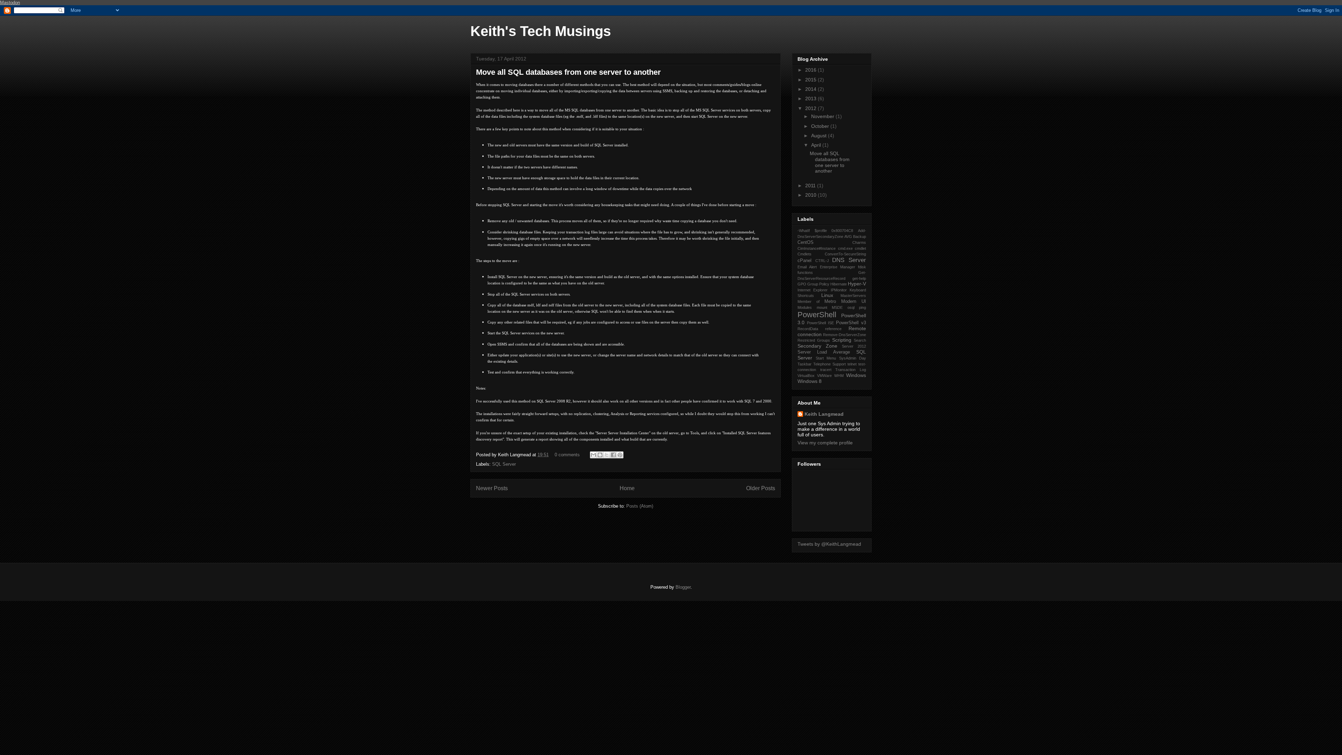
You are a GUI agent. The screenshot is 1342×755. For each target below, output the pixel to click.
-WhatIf (804, 230)
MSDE (837, 307)
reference (833, 329)
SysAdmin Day (852, 358)
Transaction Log (850, 370)
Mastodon (10, 2)
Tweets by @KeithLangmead (829, 544)
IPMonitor (839, 290)
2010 (811, 195)
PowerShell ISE (820, 323)
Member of (809, 301)
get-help (859, 278)
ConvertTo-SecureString (845, 254)
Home (627, 488)
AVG (848, 236)
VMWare (824, 375)
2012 (811, 108)
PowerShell (817, 314)
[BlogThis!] (600, 454)
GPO (802, 284)
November (823, 116)
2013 (811, 98)
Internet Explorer (813, 290)
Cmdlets (804, 254)
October (820, 126)
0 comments (567, 454)
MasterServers (853, 295)
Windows (856, 375)
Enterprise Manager (837, 267)
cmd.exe (845, 248)
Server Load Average (824, 352)
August (819, 135)
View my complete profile (825, 442)
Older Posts (760, 488)
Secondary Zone (817, 346)
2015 (811, 79)
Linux (827, 295)
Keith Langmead (824, 414)
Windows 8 (810, 381)
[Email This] (593, 454)
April (816, 145)
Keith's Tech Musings (540, 31)
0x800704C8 (842, 230)
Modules (805, 307)
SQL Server (504, 464)
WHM (839, 375)
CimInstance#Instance (817, 248)
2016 (811, 70)
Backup (859, 236)
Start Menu (826, 358)
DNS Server (849, 260)
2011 (811, 185)
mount (822, 307)
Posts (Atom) (639, 506)
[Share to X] (606, 454)
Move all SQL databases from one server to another (568, 72)
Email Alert (807, 267)
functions (805, 272)
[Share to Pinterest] (619, 454)
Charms (859, 242)
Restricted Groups (814, 340)
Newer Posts (492, 488)
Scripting (841, 340)
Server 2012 (854, 346)
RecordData (808, 329)
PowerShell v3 (851, 322)
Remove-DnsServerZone (844, 335)
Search (860, 340)
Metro (830, 301)
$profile (821, 230)
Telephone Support (829, 364)
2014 (811, 89)
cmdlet (860, 248)
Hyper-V (857, 283)
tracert (825, 370)
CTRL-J (822, 261)
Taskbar (804, 364)
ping (862, 307)
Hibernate (838, 284)
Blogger (683, 587)
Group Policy (818, 284)
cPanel (804, 260)
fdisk (862, 267)
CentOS (806, 242)
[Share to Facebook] (613, 454)
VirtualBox (806, 375)
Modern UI (853, 301)
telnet (852, 364)
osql (850, 307)
